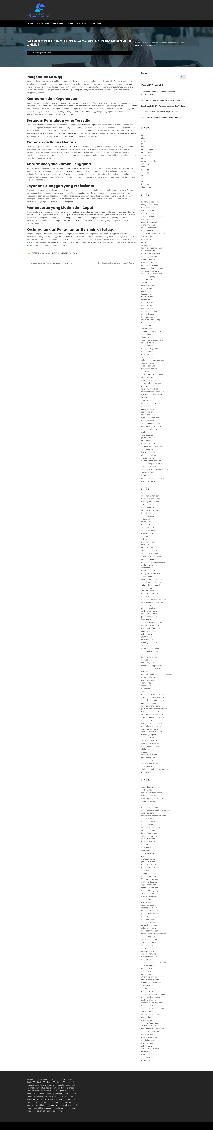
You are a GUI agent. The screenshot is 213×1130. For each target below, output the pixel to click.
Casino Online (43, 23)
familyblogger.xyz (148, 937)
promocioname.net (149, 334)
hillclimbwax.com (148, 749)
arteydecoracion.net (149, 369)
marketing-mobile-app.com (152, 648)
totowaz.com (146, 720)
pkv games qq (49, 1111)
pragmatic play (33, 1088)
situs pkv (144, 138)
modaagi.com (146, 305)
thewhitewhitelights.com (151, 383)
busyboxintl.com (148, 571)
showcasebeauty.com (150, 265)
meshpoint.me (147, 565)
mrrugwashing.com (149, 677)
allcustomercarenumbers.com (153, 934)
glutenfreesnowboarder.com (152, 977)
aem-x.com (145, 856)
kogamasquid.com (148, 467)
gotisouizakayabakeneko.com (153, 562)
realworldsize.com (148, 588)
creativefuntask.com (149, 882)
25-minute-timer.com (149, 879)
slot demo (145, 147)
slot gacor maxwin (64, 1091)
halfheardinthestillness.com (152, 392)
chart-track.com (147, 328)
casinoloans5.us (148, 409)
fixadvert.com (146, 236)
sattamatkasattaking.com (152, 1003)
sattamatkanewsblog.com (152, 714)
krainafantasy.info (148, 527)
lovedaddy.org (147, 671)
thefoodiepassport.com (150, 423)
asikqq (143, 167)
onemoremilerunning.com (151, 622)
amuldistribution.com (150, 868)
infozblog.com (147, 354)
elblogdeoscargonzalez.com (152, 360)
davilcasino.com (148, 850)
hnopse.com (146, 752)
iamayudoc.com (147, 893)
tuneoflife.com (147, 766)
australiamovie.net (149, 208)
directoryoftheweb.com (150, 510)
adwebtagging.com (149, 735)
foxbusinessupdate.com (151, 668)
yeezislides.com (147, 804)
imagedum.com (147, 991)
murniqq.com (33, 1108)
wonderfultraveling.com (151, 331)
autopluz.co (146, 239)
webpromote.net (147, 363)
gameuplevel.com (148, 862)
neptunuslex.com (148, 219)
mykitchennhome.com (150, 418)
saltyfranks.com (147, 285)
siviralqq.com (146, 691)
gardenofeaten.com (149, 617)
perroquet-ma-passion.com (152, 1032)
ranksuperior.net (147, 738)
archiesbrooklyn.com (149, 349)
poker (52, 1079)
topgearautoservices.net (151, 1023)
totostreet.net (146, 847)
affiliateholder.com (149, 772)
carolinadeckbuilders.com (151, 274)
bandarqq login (50, 1099)
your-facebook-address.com (152, 1029)
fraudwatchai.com (148, 853)
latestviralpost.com (149, 608)
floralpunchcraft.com (149, 651)
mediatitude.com (148, 251)
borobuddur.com (148, 870)
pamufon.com (147, 960)
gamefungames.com (149, 876)
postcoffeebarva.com (150, 576)
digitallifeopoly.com (149, 833)
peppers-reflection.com (150, 763)
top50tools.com (147, 280)
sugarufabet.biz (147, 1017)
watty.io (144, 539)
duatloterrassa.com (149, 957)
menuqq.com (32, 1079)
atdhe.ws (144, 386)
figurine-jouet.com (148, 1026)
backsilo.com (146, 689)
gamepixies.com (148, 916)
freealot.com (146, 899)
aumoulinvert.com (148, 420)
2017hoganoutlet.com (150, 502)
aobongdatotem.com (149, 807)
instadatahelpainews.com (152, 1037)
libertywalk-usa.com (149, 205)
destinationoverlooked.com (152, 743)
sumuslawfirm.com (149, 703)
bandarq (41, 1094)
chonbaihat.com (147, 357)
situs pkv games (148, 158)
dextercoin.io (146, 475)
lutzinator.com (147, 968)
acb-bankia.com (147, 680)
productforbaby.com (149, 594)
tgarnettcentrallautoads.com (153, 233)
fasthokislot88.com (149, 922)
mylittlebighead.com (149, 896)
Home (30, 23)
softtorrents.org (147, 951)
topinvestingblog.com (150, 277)
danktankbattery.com (150, 657)
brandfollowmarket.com (151, 726)
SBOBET (70, 23)
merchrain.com (147, 1043)
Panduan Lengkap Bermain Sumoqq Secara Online (51, 263)
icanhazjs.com (147, 432)
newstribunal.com (148, 796)
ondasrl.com (146, 971)
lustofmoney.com (148, 758)
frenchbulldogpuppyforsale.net (154, 464)
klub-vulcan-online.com (151, 942)
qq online (145, 144)
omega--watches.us (149, 228)
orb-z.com (145, 597)
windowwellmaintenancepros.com (155, 769)
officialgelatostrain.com (151, 997)
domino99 (66, 1079)
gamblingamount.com (150, 746)
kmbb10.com (146, 634)
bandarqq (145, 170)
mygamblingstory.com (150, 496)
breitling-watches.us (149, 231)
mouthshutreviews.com (150, 827)
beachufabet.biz (147, 1011)
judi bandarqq (147, 152)
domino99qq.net (148, 507)
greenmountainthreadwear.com (154, 709)
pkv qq (143, 141)
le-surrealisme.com (149, 262)
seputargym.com (148, 839)
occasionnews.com (149, 755)
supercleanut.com (148, 905)
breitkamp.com (147, 945)
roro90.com (145, 519)
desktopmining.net (148, 452)
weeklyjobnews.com (149, 729)
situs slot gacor (33, 1085)
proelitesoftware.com (150, 931)
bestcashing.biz (147, 343)
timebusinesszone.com (150, 761)
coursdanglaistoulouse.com (152, 216)
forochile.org (146, 326)
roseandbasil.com (148, 380)
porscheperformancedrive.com (153, 962)
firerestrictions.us (148, 346)
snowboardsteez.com (150, 625)
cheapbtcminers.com (149, 888)
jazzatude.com (147, 291)
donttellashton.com (149, 513)
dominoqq (145, 184)
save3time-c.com (148, 242)
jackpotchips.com (148, 928)
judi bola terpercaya (63, 1102)
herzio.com (145, 522)
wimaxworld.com (148, 337)
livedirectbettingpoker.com (152, 666)
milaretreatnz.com (148, 303)
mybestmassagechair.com (152, 395)
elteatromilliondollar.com (151, 579)
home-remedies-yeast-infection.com (156, 810)
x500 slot (70, 1085)
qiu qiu (144, 175)
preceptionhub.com (149, 801)
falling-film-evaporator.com (152, 700)
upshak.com (146, 686)
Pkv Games (58, 23)
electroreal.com (147, 813)
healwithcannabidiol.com (151, 983)
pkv (142, 178)
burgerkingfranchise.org (151, 582)
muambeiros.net (147, 351)
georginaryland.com (149, 377)
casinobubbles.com (149, 836)
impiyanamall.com (149, 842)
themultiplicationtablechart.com (154, 469)
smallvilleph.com (148, 308)
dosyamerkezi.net (148, 259)
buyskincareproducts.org (151, 461)
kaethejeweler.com (148, 1000)
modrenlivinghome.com (151, 1034)
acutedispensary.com (150, 712)
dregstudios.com (148, 317)
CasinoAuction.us (148, 412)
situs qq (144, 135)
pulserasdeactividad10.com (152, 446)
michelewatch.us (148, 225)
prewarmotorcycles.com (151, 254)
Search (144, 73)
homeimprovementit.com (151, 793)
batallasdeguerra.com (150, 314)
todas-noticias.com (149, 530)
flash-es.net (146, 683)
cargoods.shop (147, 548)
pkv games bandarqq (150, 161)
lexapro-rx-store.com (149, 458)
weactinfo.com (147, 640)
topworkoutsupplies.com (151, 824)
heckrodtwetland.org (149, 389)
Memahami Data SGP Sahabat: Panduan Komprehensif (158, 93)
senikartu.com (147, 533)
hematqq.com (46, 1108)
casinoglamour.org (149, 472)
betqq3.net (145, 406)
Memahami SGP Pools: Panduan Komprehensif (161, 118)
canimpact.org (147, 435)
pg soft (70, 1082)
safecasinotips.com (149, 925)
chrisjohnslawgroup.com (151, 939)
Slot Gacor (82, 23)
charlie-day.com (147, 663)
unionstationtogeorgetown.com (154, 891)
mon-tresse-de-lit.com (150, 1014)
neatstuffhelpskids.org (150, 320)
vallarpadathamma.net (150, 585)
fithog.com (145, 372)
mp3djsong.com (147, 213)
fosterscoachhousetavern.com (153, 599)
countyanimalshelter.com (151, 732)
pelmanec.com (147, 504)
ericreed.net (146, 397)
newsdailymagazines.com (152, 798)
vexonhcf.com (147, 245)
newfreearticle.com (149, 611)
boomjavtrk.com (147, 1057)
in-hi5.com (145, 525)
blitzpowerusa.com (149, 614)
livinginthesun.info (148, 542)
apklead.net (146, 1060)
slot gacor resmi (47, 1102)
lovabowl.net (146, 790)
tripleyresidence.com (149, 948)
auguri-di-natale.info (149, 222)
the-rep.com (146, 282)
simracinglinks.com (149, 257)
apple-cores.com (148, 444)
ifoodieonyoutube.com (150, 819)
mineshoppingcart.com (150, 822)
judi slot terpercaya (149, 149)
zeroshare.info (147, 297)
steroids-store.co (148, 366)
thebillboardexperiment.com (152, 1009)
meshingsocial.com (149, 643)
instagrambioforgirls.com (151, 628)
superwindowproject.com (151, 426)
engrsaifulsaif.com (149, 885)
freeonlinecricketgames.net (152, 340)
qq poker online (59, 1108)
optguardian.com (148, 845)
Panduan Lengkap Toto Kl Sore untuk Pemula (160, 100)
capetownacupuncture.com (152, 551)
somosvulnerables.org (150, 954)
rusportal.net (146, 536)
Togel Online (95, 23)
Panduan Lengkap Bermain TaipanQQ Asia (116, 263)
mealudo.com (146, 660)
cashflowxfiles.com (149, 631)
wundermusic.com (148, 873)
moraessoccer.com (149, 323)
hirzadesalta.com (148, 830)
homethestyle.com (148, 865)
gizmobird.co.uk (147, 210)
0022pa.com (146, 294)
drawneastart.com (148, 919)
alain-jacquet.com (148, 559)
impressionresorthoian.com (152, 694)
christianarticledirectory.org (152, 478)
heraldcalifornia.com (149, 911)
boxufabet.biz (146, 1020)
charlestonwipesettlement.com (154, 723)
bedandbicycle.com (149, 908)
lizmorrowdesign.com (150, 980)
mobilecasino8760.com (151, 403)
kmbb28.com (146, 1046)
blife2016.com (147, 974)
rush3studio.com (148, 516)
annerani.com (146, 288)
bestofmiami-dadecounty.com (153, 816)
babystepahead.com (149, 740)
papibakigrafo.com (149, 429)
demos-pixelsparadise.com (152, 248)
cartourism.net (147, 441)
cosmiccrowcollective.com (152, 556)
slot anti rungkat (48, 1085)
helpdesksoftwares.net (150, 787)
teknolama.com (147, 591)
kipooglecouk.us (148, 415)
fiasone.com (146, 654)
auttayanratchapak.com (151, 574)
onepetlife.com (147, 1006)
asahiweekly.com (148, 902)
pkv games (145, 155)
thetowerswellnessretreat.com (153, 994)
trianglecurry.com (148, 988)
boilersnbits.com (148, 605)
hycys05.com (146, 620)
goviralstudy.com (148, 438)
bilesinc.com (146, 300)
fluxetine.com (146, 400)
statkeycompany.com (150, 271)
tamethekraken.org (149, 965)
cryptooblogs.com (148, 859)
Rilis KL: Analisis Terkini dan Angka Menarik (160, 112)
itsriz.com (145, 545)
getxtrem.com (146, 637)
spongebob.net (147, 568)
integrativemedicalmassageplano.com (157, 674)
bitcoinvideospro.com (150, 553)
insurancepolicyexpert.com (152, 268)
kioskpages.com (147, 985)
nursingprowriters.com (150, 706)
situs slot (60, 1085)
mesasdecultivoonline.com (152, 602)
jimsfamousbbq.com (149, 202)
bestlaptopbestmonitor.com (152, 374)
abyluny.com (146, 1055)
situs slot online (47, 1091)
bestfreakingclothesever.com (153, 697)
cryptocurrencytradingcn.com (153, 717)
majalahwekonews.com (151, 499)
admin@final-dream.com (45, 52)
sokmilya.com (147, 1052)
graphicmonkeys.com (150, 914)
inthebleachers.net (148, 455)
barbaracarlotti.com (149, 449)
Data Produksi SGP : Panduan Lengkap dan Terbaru (163, 106)
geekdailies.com (147, 1040)
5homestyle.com (148, 481)
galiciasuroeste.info (149, 311)
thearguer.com (147, 645)
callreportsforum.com (150, 1049)
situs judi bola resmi (68, 1105)
